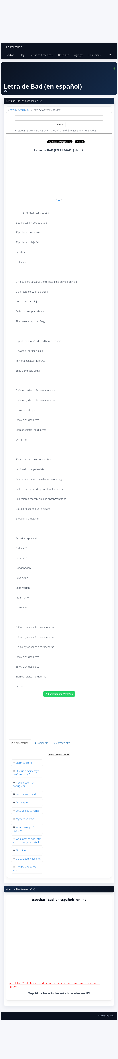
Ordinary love (23, 802)
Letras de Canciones (41, 55)
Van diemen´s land (26, 794)
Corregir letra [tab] (62, 743)
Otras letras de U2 (59, 754)
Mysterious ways (25, 819)
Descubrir (63, 55)
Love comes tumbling (27, 810)
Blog (22, 55)
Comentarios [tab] (21, 743)
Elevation (21, 850)
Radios (10, 55)
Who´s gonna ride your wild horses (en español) (27, 840)
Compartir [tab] (42, 743)
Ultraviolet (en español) (28, 858)
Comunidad (94, 55)
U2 (28, 110)
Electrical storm (24, 762)
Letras (21, 110)
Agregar (78, 55)
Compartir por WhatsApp (60, 693)
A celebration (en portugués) (23, 784)
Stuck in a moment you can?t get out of (26, 772)
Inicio (13, 110)
